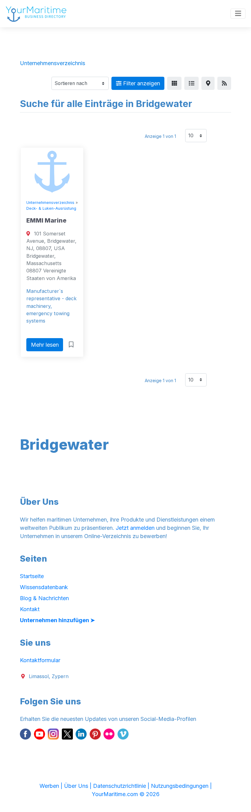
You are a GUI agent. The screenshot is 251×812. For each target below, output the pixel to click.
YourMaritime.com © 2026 (125, 794)
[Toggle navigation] (237, 14)
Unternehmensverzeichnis (50, 202)
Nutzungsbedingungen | (181, 786)
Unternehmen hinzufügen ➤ (57, 620)
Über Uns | (78, 786)
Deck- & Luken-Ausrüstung (51, 208)
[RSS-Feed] (224, 83)
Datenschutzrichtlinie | (122, 786)
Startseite (32, 576)
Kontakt (29, 609)
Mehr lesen (45, 344)
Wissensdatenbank (44, 587)
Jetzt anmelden (135, 528)
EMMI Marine (46, 220)
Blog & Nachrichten (44, 598)
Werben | (51, 786)
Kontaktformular (40, 660)
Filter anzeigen (141, 83)
